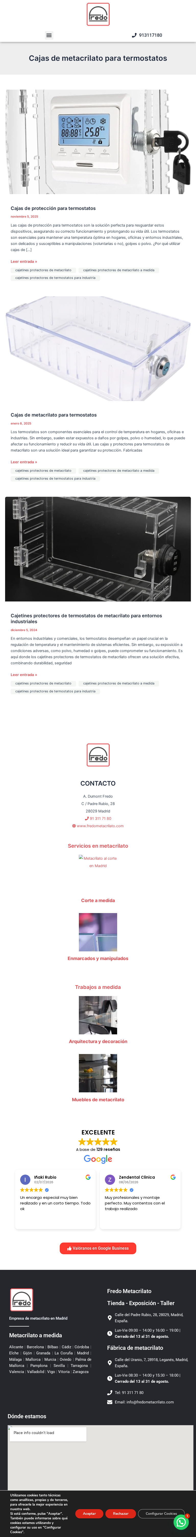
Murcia (50, 1359)
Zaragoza (80, 1371)
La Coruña (64, 1353)
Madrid (82, 1353)
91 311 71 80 (100, 818)
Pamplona (39, 1365)
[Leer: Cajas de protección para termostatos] (98, 141)
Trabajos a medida (98, 987)
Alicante (16, 1347)
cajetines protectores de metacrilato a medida (118, 270)
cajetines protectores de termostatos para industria (55, 278)
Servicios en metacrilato (98, 846)
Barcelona (35, 1347)
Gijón (27, 1353)
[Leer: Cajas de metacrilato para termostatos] (98, 348)
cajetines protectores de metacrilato (43, 270)
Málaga (16, 1359)
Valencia (17, 1371)
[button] (49, 35)
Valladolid (35, 1371)
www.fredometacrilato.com (100, 826)
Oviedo (65, 1359)
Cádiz (66, 1347)
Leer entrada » (24, 261)
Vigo (51, 1371)
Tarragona (79, 1365)
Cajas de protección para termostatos (53, 208)
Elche (14, 1353)
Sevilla (59, 1365)
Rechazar (120, 1513)
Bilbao (52, 1347)
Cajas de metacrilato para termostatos (54, 415)
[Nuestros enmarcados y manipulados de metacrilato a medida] (98, 932)
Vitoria (64, 1371)
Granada (43, 1353)
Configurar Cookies (161, 1513)
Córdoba (82, 1347)
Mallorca (33, 1359)
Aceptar (89, 1513)
